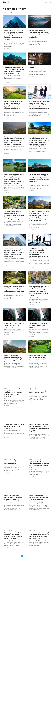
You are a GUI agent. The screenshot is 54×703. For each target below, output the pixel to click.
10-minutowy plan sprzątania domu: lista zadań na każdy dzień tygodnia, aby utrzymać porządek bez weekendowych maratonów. (39, 177)
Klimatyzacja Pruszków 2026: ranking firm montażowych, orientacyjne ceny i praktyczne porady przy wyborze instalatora (39, 428)
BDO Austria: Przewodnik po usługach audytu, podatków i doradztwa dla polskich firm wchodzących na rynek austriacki (13, 392)
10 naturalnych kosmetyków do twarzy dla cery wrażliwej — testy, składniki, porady (39, 390)
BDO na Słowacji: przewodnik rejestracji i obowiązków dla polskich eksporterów (13, 461)
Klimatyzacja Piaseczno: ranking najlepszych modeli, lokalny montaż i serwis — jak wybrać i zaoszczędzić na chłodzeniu (13, 499)
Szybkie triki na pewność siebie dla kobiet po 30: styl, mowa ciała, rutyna (14, 426)
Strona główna (47, 2)
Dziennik (6, 2)
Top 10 (31, 67)
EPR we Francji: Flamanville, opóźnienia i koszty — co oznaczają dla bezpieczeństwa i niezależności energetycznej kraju (39, 463)
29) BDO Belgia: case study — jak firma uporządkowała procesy (38, 325)
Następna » (30, 555)
